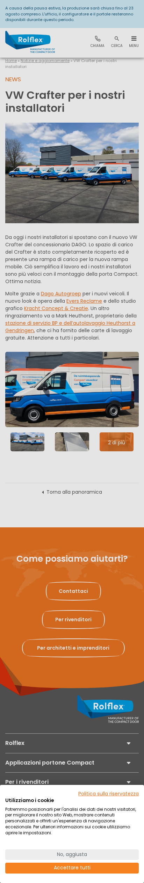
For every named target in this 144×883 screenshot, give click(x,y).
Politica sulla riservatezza (108, 793)
